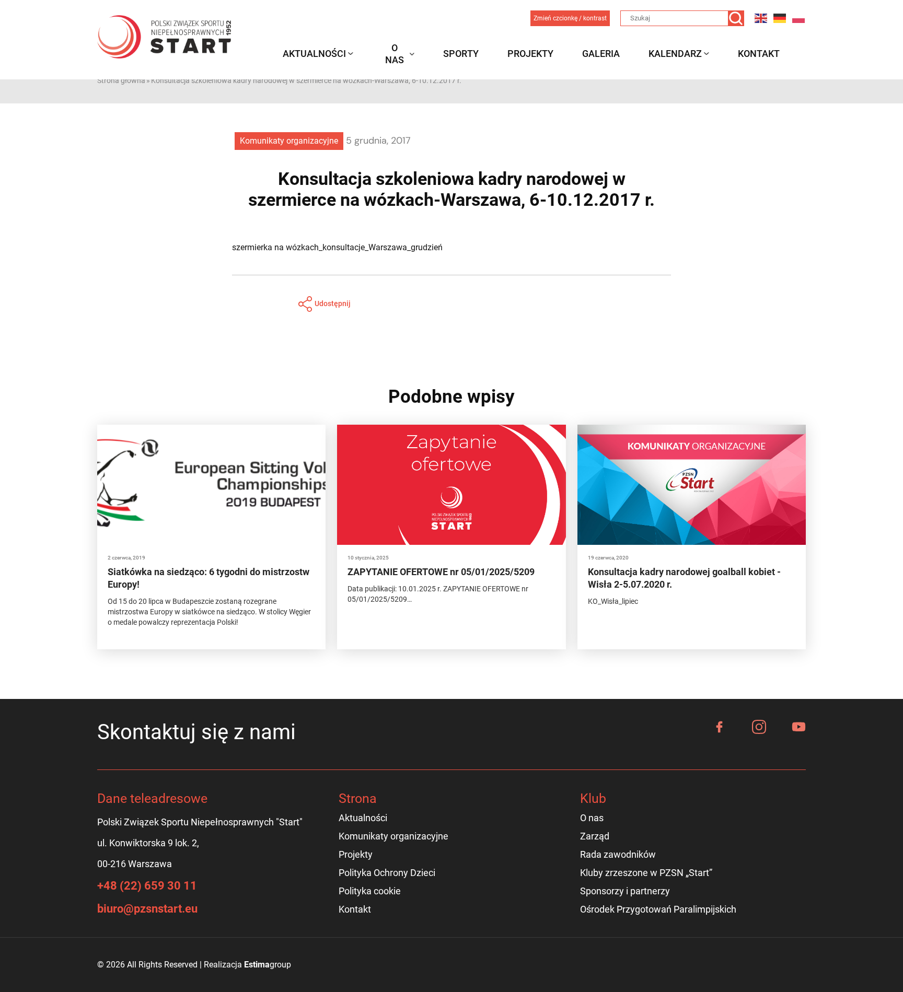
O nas (394, 53)
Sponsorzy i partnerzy (625, 890)
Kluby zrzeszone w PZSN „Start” (646, 872)
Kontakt (759, 53)
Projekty (530, 53)
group (267, 965)
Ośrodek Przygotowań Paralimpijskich (658, 909)
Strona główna (121, 80)
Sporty (461, 53)
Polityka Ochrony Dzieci (387, 872)
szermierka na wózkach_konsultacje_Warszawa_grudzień (337, 247)
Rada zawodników (618, 854)
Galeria (601, 53)
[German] (780, 18)
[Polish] (799, 18)
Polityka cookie (370, 890)
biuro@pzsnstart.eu (147, 908)
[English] (761, 18)
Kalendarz (675, 53)
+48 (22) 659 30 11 (147, 885)
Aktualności (314, 53)
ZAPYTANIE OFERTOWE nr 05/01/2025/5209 (441, 571)
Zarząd (594, 836)
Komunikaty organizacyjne (289, 141)
